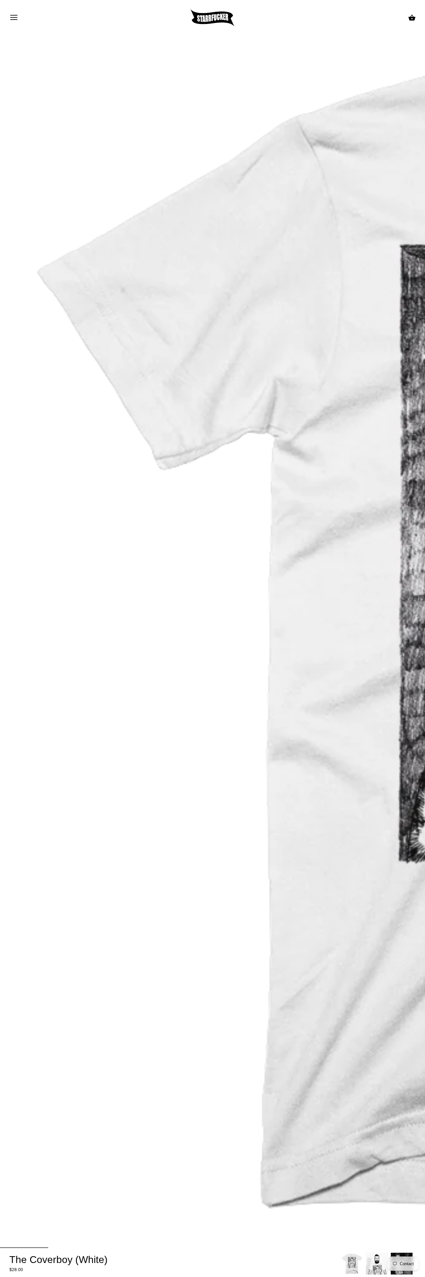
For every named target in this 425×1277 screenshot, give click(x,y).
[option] (352, 1264)
